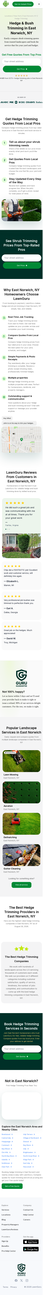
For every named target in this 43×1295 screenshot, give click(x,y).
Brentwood (6, 1134)
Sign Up (5, 1241)
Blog (4, 1219)
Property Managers (10, 1224)
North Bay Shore (8, 1156)
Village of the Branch (31, 1138)
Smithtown (6, 1163)
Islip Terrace (28, 1134)
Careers (26, 1219)
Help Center (28, 1215)
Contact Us (28, 1210)
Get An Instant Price (23, 4)
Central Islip (6, 1138)
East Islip (26, 1163)
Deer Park (5, 1167)
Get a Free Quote (12, 1186)
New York (17, 16)
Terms (5, 1287)
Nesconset (27, 1167)
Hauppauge (6, 1141)
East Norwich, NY (30, 16)
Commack (5, 1145)
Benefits (5, 1246)
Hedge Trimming (21, 18)
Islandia (4, 1159)
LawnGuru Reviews (10, 1229)
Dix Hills (5, 1152)
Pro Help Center (9, 1251)
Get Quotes (20, 1056)
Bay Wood (6, 1149)
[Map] (21, 1106)
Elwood (26, 1141)
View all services (21, 885)
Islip (24, 1149)
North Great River (30, 1156)
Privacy (13, 1287)
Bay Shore (27, 1145)
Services (5, 1210)
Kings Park (27, 1159)
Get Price (21, 69)
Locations (8, 16)
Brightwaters (28, 1152)
